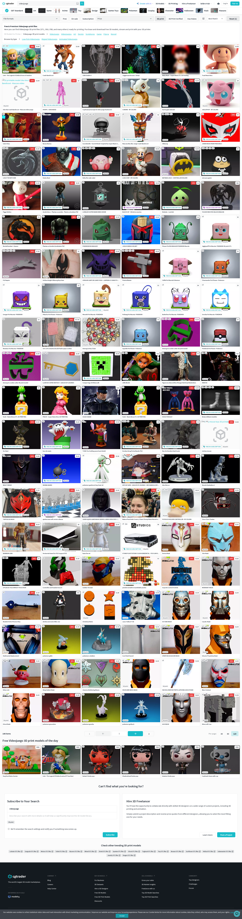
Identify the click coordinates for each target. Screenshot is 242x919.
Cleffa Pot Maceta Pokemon (171, 280)
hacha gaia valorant (168, 110)
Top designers (194, 880)
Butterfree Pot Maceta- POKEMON (173, 314)
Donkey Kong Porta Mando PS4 (132, 451)
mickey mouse (206, 451)
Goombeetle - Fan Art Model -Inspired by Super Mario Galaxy (102, 144)
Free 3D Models (100, 893)
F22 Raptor (6, 280)
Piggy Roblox (7, 212)
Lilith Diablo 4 (87, 75)
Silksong (165, 144)
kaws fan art (86, 553)
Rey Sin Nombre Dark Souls (171, 451)
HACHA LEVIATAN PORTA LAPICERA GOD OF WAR (177, 690)
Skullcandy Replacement (11, 656)
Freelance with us (148, 888)
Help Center (51, 888)
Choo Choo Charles (208, 519)
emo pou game (207, 178)
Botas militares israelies (209, 417)
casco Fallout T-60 (128, 622)
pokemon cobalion (89, 656)
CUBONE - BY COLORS (129, 110)
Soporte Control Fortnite (170, 588)
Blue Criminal (206, 690)
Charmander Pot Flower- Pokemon (213, 280)
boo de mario (47, 451)
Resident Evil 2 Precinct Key (11, 622)
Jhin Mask (205, 553)
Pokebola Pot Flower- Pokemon (212, 348)
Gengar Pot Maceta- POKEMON (12, 314)
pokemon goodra (88, 724)
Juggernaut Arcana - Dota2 (131, 75)
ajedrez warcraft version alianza (53, 519)
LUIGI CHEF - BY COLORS (130, 178)
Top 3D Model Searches (150, 893)
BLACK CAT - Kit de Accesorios (131, 212)
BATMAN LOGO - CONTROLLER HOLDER (174, 178)
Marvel (113, 34)
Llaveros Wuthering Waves (91, 690)
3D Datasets (99, 884)
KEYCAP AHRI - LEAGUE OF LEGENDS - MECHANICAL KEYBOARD (142, 485)
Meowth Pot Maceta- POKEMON (93, 314)
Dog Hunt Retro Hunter (10, 776)
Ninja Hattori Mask (48, 690)
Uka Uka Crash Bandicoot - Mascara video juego (18, 110)
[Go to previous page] (103, 733)
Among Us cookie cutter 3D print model (174, 348)
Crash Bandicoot (48, 75)
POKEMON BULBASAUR (90, 246)
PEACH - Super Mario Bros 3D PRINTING (55, 417)
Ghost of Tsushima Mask (210, 656)
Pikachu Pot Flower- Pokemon (52, 314)
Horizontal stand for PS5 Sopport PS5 (55, 553)
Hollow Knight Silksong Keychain (53, 280)
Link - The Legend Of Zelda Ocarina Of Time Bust (58, 776)
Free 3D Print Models (102, 897)
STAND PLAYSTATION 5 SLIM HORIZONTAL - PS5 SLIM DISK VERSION (144, 553)
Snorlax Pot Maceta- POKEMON (212, 314)
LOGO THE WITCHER (9, 178)
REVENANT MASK (207, 588)
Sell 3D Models (147, 876)
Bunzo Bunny (47, 144)
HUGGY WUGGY (167, 417)
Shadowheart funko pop (130, 776)
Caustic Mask (206, 622)
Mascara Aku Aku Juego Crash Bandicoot (135, 144)
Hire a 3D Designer (101, 888)
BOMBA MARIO (47, 485)
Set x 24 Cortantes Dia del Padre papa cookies (57, 348)
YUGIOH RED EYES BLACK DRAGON (213, 212)
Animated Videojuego (68, 39)
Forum (191, 888)
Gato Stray (6, 144)
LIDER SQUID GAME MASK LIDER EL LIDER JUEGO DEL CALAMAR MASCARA (106, 519)
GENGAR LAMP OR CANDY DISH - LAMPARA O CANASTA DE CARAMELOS (105, 280)
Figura (106, 34)
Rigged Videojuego (49, 39)
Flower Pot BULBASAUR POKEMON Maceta (175, 246)
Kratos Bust (46, 178)
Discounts (98, 901)
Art (74, 34)
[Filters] (203, 18)
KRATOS (204, 383)
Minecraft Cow (206, 724)
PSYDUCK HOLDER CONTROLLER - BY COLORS (177, 519)
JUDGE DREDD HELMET (129, 246)
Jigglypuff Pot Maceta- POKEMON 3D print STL (217, 246)
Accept (122, 916)
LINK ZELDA (126, 383)
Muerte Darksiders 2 (208, 485)
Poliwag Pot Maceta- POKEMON (132, 314)
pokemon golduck (128, 724)
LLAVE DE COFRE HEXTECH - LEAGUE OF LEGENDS (58, 383)
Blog (49, 880)
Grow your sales (148, 880)
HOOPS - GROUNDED (49, 110)
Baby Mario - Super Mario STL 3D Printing (175, 75)
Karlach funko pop (89, 776)
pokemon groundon (49, 724)
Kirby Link (6, 690)
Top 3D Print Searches (150, 897)
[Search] (82, 4)
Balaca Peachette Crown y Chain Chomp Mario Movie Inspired (142, 519)
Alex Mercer (166, 485)
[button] (77, 4)
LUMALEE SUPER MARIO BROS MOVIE (94, 212)
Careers (50, 884)
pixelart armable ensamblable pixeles (134, 588)
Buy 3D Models (100, 876)
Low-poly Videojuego (31, 39)
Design (81, 34)
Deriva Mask (166, 553)
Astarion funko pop (168, 776)
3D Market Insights (149, 884)
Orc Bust (5, 451)
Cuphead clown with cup (210, 776)
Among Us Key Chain (89, 348)
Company (50, 876)
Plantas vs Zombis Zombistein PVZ (53, 246)
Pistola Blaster (126, 280)
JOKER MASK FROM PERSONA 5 (212, 144)
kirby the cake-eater (89, 178)
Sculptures (90, 34)
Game (99, 34)
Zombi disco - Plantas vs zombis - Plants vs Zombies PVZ (60, 212)
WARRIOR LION (7, 553)
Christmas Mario (88, 622)
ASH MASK (165, 724)
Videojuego (54, 34)
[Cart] (218, 4)
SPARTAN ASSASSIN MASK (170, 656)
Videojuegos (66, 34)
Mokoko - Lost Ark (168, 212)
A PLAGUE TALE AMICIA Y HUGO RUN (14, 588)
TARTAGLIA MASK (8, 519)
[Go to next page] (135, 733)
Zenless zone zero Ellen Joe (51, 622)
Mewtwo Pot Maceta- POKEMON (13, 348)
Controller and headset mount (52, 588)
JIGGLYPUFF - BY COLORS (210, 110)
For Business (99, 880)
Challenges (193, 884)
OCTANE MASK (167, 622)
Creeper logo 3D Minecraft (91, 383)
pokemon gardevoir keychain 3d (93, 485)
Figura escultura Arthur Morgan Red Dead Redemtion (179, 383)
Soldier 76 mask (88, 588)
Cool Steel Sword (127, 656)
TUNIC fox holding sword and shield (94, 451)
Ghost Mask (6, 724)
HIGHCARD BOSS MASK (129, 690)
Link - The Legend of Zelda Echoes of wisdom (17, 75)
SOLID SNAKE (87, 417)
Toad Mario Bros (207, 75)
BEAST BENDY (7, 485)
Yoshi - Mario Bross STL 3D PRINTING (14, 417)
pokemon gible (47, 656)
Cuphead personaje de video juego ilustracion (97, 110)
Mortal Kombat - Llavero (10, 246)
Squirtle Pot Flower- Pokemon (132, 348)
